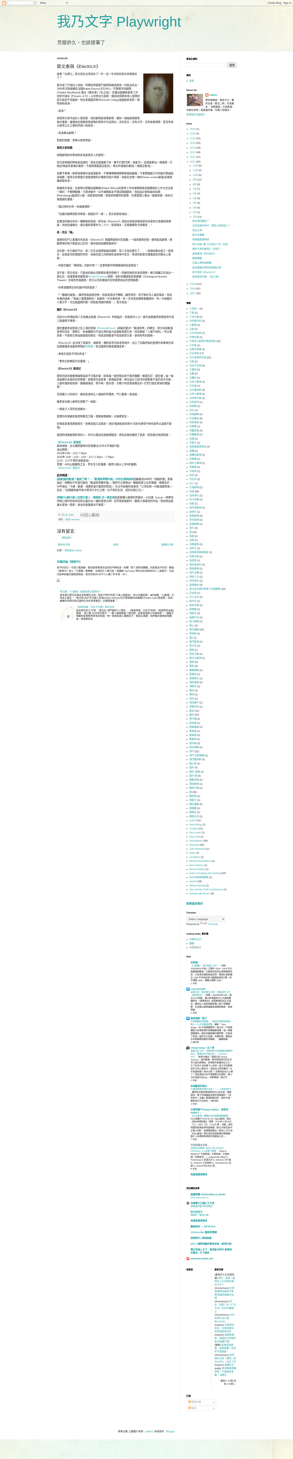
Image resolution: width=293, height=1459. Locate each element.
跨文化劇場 (195, 658)
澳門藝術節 (195, 759)
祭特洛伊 (194, 580)
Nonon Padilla (197, 869)
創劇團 (193, 609)
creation (193, 828)
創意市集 (194, 605)
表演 (68, 519)
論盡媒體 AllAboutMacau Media (208, 1194)
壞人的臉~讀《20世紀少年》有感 (210, 244)
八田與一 (194, 308)
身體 (191, 451)
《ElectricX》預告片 (68, 467)
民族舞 (193, 406)
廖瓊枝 (193, 674)
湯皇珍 (193, 613)
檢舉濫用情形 (194, 903)
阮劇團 (193, 459)
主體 (191, 373)
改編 (191, 438)
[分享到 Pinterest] (97, 515)
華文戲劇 (194, 629)
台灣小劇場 (195, 394)
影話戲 (193, 723)
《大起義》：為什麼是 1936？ (205, 965)
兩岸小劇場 (195, 463)
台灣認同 (194, 402)
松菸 (191, 475)
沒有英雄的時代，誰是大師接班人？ (211, 225)
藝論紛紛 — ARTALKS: (203, 1226)
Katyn (192, 852)
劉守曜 (193, 718)
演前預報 (194, 682)
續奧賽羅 (197, 258)
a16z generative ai (199, 1197)
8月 (195, 184)
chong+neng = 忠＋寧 (202, 1047)
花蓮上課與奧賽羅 (201, 263)
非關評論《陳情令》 (69, 561)
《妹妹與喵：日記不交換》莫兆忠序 (95, 607)
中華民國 (194, 337)
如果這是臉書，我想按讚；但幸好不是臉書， (225, 1348)
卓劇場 (193, 467)
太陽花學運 (195, 349)
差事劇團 (194, 524)
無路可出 (194, 617)
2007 (193, 293)
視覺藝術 (194, 585)
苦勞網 (194, 962)
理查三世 (194, 576)
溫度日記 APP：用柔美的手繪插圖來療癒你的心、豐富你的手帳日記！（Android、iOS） (212, 1054)
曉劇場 (193, 739)
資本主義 (194, 654)
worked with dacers (199, 893)
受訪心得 (197, 230)
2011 (193, 157)
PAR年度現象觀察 (198, 877)
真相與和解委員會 (198, 552)
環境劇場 (194, 784)
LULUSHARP (198, 989)
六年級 (193, 345)
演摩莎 (193, 686)
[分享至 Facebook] (94, 515)
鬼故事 (193, 560)
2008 (193, 288)
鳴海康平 (194, 702)
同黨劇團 (194, 414)
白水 (191, 410)
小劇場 (193, 325)
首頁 (115, 544)
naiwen (213, 95)
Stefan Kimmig (197, 885)
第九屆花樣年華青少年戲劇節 (204, 589)
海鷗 (191, 536)
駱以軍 (193, 763)
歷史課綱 (194, 747)
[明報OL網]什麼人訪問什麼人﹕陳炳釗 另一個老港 (86, 497)
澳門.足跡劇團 (196, 755)
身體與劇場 (195, 455)
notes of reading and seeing (204, 873)
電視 (191, 662)
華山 (191, 625)
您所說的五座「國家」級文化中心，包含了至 (225, 1358)
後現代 (193, 512)
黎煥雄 (193, 735)
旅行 (191, 528)
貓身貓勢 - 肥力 (199, 1018)
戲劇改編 (194, 779)
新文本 (193, 645)
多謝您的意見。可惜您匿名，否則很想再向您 (225, 1328)
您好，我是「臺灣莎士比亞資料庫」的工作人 (225, 1281)
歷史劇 (193, 743)
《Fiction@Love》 (106, 328)
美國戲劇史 (195, 947)
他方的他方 (197, 1212)
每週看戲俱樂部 (200, 239)
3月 (195, 207)
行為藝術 (194, 418)
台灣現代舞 (195, 398)
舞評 (191, 690)
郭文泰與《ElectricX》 (204, 272)
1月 (195, 217)
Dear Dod (194, 836)
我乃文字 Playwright (119, 21)
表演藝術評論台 (199, 1086)
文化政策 (194, 353)
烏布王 (193, 548)
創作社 (193, 601)
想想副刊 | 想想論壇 (201, 1238)
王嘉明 (193, 369)
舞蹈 (191, 694)
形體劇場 (194, 434)
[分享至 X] (90, 515)
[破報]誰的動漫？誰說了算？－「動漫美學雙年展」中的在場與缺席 (95, 479)
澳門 (191, 751)
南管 (191, 503)
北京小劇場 (195, 381)
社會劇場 (194, 487)
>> (234, 1384)
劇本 (191, 710)
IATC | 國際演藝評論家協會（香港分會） (212, 1243)
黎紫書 (193, 731)
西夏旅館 (194, 422)
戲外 (191, 767)
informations (196, 840)
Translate (213, 924)
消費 (191, 540)
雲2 (191, 637)
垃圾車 (193, 471)
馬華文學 (194, 556)
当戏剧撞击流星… (200, 1145)
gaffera (149, 1431)
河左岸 (193, 479)
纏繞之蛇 (194, 816)
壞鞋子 (193, 800)
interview (75, 519)
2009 (193, 284)
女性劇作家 (195, 320)
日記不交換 (195, 365)
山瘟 (191, 329)
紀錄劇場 (194, 515)
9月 (195, 179)
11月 (196, 170)
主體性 (193, 377)
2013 (193, 147)
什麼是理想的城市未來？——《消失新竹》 (211, 1089)
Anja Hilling (195, 824)
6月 (195, 193)
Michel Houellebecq (200, 861)
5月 (195, 198)
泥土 (191, 483)
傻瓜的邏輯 (198, 235)
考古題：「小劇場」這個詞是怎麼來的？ (81, 591)
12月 (196, 165)
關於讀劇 (194, 804)
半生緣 (193, 385)
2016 (193, 133)
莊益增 (193, 593)
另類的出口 (195, 939)
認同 (191, 698)
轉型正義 (194, 788)
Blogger (170, 1431)
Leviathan (194, 857)
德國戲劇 (194, 727)
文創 (191, 361)
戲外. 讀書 (194, 771)
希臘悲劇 (194, 430)
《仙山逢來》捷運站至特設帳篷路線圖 (209, 1116)
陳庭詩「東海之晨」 (200, 1215)
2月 (195, 212)
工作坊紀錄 (195, 333)
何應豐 (193, 426)
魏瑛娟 (193, 796)
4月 (195, 203)
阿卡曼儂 (194, 499)
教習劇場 (194, 568)
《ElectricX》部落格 (69, 442)
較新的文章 (64, 544)
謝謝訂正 (229, 1365)
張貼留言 (66, 537)
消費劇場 (194, 544)
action (192, 820)
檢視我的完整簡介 (195, 114)
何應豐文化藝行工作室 (202, 1203)
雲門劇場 (194, 641)
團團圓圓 (194, 670)
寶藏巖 (193, 808)
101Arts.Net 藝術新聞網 (204, 1232)
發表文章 (196, 1402)
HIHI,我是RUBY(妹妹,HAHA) (224, 1318)
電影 (191, 666)
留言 (193, 1408)
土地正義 (194, 317)
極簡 (191, 650)
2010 (193, 161)
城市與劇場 (195, 507)
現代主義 (194, 572)
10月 (196, 175)
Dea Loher (195, 832)
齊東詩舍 (194, 706)
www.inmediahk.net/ (202, 1258)
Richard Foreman (98, 276)
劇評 (191, 714)
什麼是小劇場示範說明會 (202, 341)
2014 (193, 143)
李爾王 (193, 442)
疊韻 (191, 943)
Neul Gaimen (196, 865)
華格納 (193, 633)
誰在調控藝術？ (200, 221)
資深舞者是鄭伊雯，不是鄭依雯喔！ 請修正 (225, 1372)
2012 (193, 152)
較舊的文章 (167, 544)
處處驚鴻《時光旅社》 (204, 253)
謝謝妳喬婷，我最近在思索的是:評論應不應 (225, 1338)
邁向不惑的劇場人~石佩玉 (206, 249)
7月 (195, 189)
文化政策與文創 (197, 357)
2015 (193, 138)
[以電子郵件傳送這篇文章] (82, 515)
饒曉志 (193, 812)
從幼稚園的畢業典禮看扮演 (206, 267)
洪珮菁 (89, 346)
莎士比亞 (194, 597)
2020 (193, 129)
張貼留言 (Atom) (73, 550)
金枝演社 (194, 495)
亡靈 (191, 312)
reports (193, 881)
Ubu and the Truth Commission (206, 889)
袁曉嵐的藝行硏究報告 (201, 1206)
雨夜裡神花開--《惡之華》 (206, 276)
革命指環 (194, 519)
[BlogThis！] (86, 515)
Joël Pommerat (197, 849)
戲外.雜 (193, 775)
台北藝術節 (195, 390)
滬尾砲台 (194, 678)
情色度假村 (195, 564)
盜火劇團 (194, 621)
